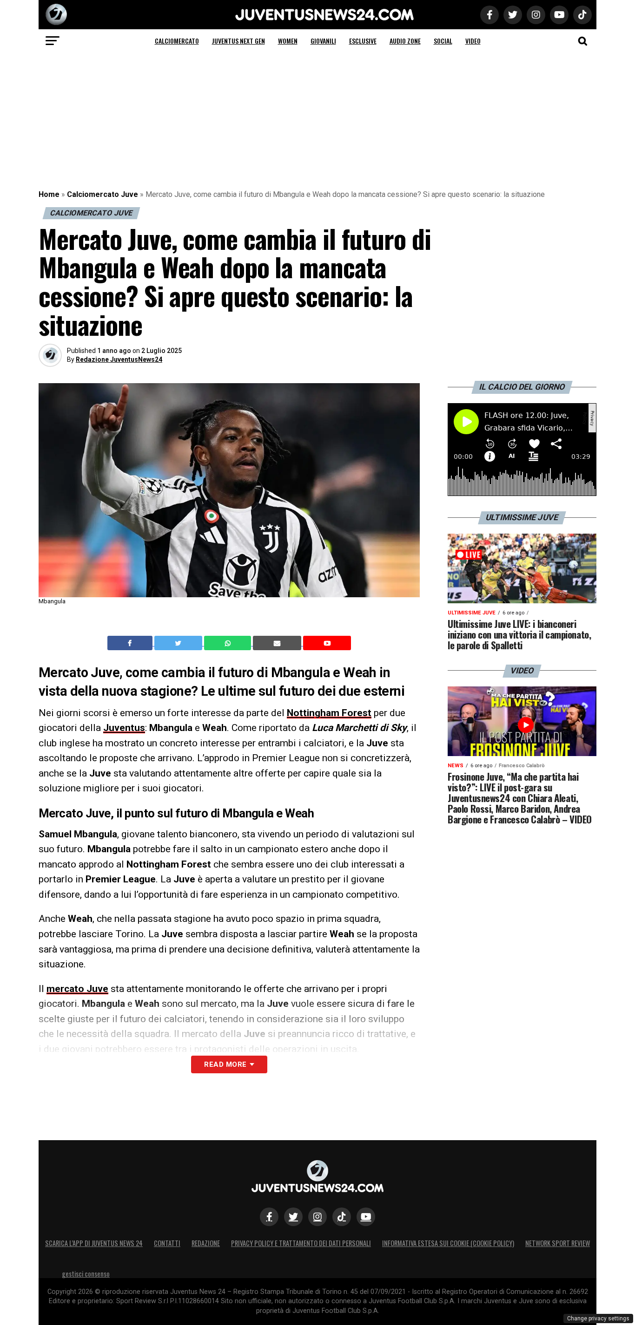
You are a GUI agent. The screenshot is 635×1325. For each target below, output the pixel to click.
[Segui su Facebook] (269, 1217)
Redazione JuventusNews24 (119, 359)
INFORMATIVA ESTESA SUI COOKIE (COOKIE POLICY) (448, 1243)
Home (49, 194)
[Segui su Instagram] (317, 1217)
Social (443, 41)
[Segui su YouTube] (366, 1217)
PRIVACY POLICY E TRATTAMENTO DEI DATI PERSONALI (301, 1243)
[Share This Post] (228, 643)
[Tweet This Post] (179, 643)
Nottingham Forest (329, 712)
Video (473, 41)
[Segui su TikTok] (341, 1217)
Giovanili (323, 41)
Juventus (124, 727)
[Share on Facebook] (131, 643)
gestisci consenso (86, 1274)
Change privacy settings (598, 1318)
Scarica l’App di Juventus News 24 (94, 1243)
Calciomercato (177, 41)
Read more (225, 1064)
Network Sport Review (557, 1243)
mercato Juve (77, 988)
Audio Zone (405, 41)
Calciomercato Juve (102, 194)
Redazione (206, 1243)
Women (288, 41)
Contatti (167, 1243)
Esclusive (363, 41)
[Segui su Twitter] (293, 1217)
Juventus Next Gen (238, 41)
